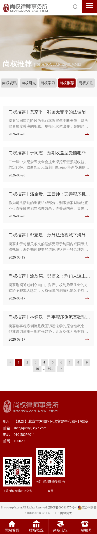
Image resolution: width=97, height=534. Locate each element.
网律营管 (66, 513)
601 (50, 368)
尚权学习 (48, 83)
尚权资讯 (9, 83)
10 (37, 368)
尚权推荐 (67, 83)
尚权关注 (86, 83)
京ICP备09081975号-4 (62, 507)
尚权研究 (28, 83)
